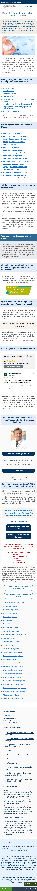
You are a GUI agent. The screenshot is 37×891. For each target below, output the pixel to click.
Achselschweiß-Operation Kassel (14, 603)
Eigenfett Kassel (8, 624)
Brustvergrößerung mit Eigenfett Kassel (17, 153)
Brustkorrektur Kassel (11, 144)
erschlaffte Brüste (9, 94)
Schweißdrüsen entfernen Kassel (14, 684)
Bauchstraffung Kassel (10, 610)
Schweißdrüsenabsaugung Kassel (14, 688)
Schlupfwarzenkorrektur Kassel (14, 175)
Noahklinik (16, 202)
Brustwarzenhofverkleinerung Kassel (16, 161)
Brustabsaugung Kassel (11, 133)
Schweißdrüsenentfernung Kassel (14, 691)
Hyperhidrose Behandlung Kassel (14, 634)
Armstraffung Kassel (10, 606)
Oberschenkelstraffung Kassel (13, 656)
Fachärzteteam (9, 825)
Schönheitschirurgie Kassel (11, 872)
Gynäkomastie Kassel (11, 169)
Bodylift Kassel (8, 620)
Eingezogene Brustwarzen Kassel (15, 167)
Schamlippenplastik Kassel (12, 677)
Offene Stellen (12, 763)
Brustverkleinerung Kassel (12, 156)
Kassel (8, 2)
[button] (21, 356)
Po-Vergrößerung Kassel (11, 663)
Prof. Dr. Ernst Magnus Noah (18, 454)
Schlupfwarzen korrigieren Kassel (15, 172)
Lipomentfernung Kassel (11, 642)
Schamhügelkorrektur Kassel (12, 670)
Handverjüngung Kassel (11, 631)
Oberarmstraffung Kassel (11, 649)
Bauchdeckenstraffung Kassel (13, 613)
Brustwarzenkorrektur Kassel (13, 164)
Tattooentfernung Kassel (11, 695)
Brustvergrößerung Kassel (12, 150)
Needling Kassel (8, 645)
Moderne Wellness (7, 846)
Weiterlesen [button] (7, 388)
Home (3, 2)
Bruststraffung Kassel (11, 147)
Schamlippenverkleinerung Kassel (14, 681)
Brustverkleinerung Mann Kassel (15, 158)
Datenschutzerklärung (22, 842)
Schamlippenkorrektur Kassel (13, 674)
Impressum (11, 842)
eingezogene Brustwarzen (12, 107)
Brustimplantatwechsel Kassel (14, 142)
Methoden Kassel (15, 2)
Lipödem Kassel (8, 638)
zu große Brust (8, 91)
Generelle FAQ (27, 6)
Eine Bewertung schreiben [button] (14, 366)
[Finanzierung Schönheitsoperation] (18, 290)
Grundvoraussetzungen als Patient (19, 755)
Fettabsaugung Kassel (10, 627)
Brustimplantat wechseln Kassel (14, 139)
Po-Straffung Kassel (9, 659)
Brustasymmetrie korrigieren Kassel (16, 136)
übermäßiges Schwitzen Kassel (13, 698)
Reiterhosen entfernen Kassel (13, 666)
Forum (9, 751)
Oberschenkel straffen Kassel (13, 652)
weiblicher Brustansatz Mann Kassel (16, 178)
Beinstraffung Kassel (10, 617)
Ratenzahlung (12, 759)
